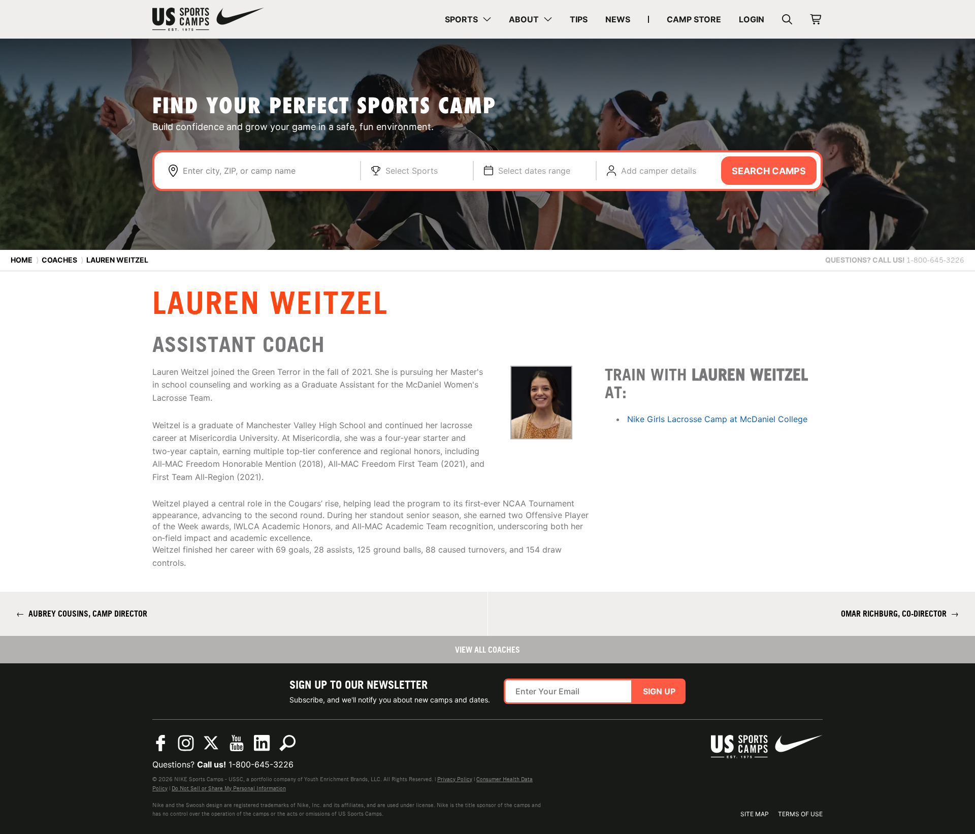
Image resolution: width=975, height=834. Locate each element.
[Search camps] (287, 743)
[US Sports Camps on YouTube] (237, 743)
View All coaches (487, 650)
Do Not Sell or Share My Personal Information (229, 788)
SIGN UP (659, 691)
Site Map (754, 814)
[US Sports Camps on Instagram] (186, 743)
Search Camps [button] (769, 171)
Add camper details (658, 171)
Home (21, 259)
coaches (59, 259)
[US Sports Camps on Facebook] (160, 743)
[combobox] (266, 170)
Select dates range (534, 171)
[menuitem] (468, 19)
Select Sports (411, 171)
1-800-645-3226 (261, 764)
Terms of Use (800, 814)
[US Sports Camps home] (208, 19)
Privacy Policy (454, 779)
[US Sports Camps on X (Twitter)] (211, 743)
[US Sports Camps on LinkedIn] (262, 743)
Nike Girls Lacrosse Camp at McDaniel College (717, 419)
